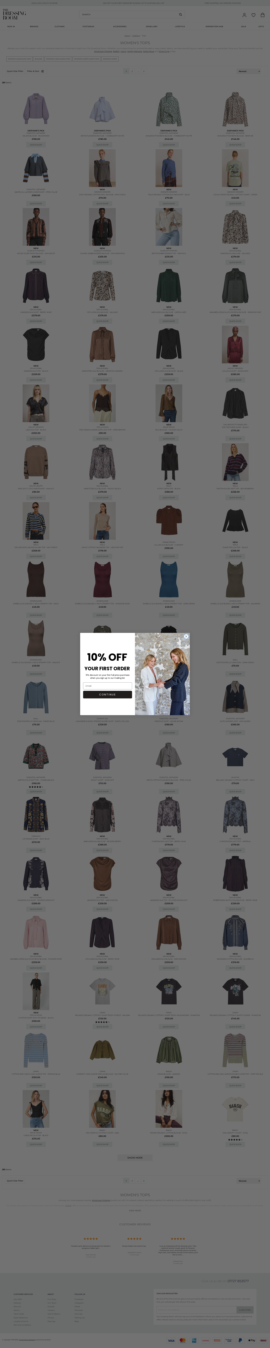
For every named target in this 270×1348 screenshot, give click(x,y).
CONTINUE (107, 694)
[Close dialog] (186, 636)
